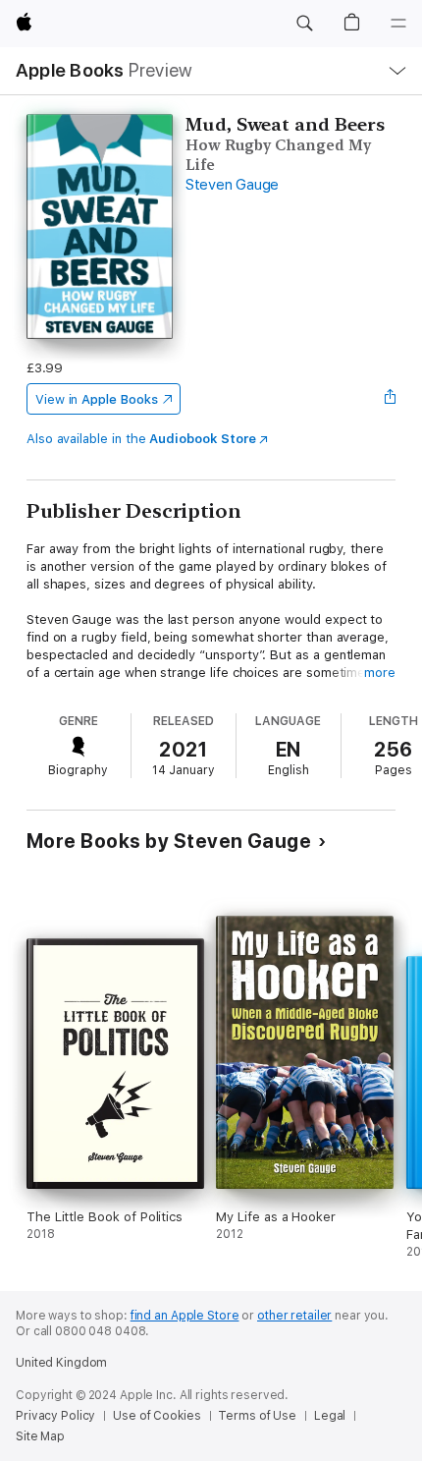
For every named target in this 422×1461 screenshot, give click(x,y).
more (380, 672)
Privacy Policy (55, 1416)
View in (96, 399)
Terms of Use (257, 1416)
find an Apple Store (185, 1315)
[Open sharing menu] (389, 398)
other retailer (294, 1315)
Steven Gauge (232, 185)
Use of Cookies (156, 1416)
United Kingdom (61, 1363)
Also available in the (141, 438)
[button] (304, 23)
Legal (329, 1416)
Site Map (40, 1436)
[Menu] (398, 23)
